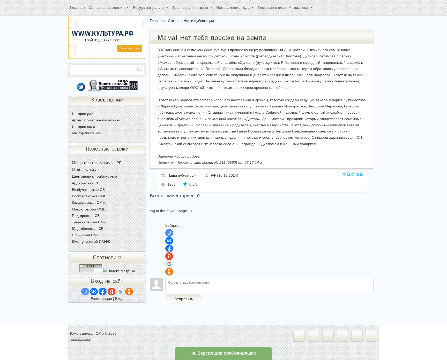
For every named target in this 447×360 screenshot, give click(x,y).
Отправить (183, 299)
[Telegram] (80, 90)
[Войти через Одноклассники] (169, 272)
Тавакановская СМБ (89, 222)
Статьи (174, 21)
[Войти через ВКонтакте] (169, 241)
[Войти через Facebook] (169, 248)
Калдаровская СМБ (88, 202)
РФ (213, 175)
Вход (119, 298)
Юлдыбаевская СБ (87, 228)
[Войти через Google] (169, 264)
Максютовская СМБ (88, 209)
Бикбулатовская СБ (88, 189)
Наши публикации (199, 21)
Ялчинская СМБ (85, 235)
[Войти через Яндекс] (169, 256)
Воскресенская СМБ (89, 196)
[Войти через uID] (169, 233)
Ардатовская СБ (85, 183)
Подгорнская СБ (86, 216)
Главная (157, 21)
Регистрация (101, 298)
